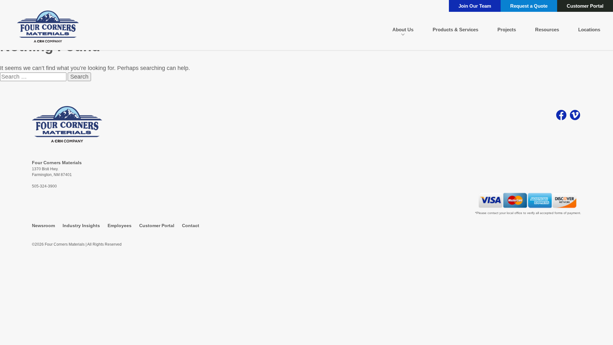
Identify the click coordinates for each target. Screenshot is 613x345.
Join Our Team (474, 6)
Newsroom (43, 225)
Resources (547, 29)
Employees (120, 225)
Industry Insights (81, 225)
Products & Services (455, 29)
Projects (506, 29)
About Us (402, 29)
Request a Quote (529, 6)
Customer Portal (585, 6)
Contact (190, 225)
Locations (589, 29)
